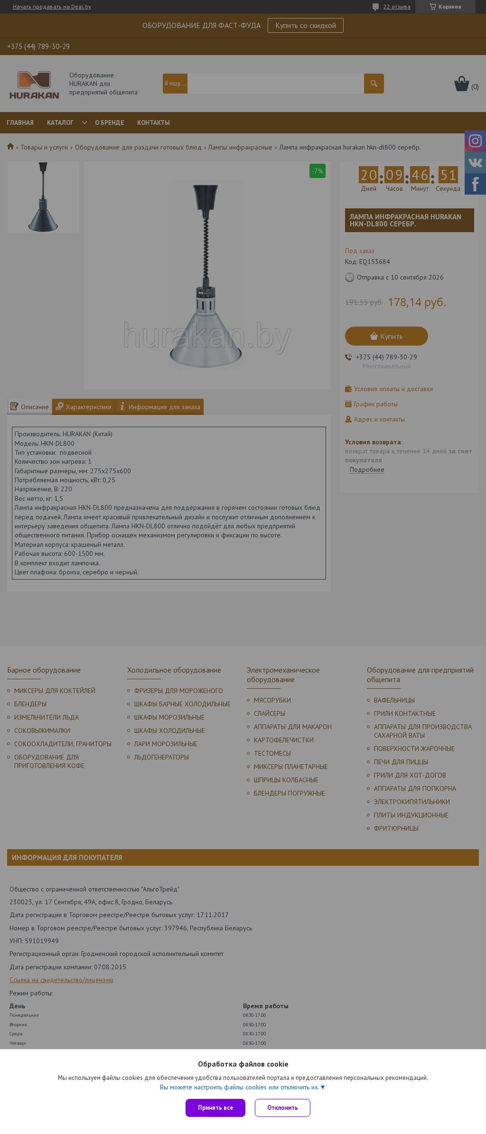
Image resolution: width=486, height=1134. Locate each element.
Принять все (215, 1108)
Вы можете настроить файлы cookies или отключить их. (239, 1087)
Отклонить (282, 1108)
